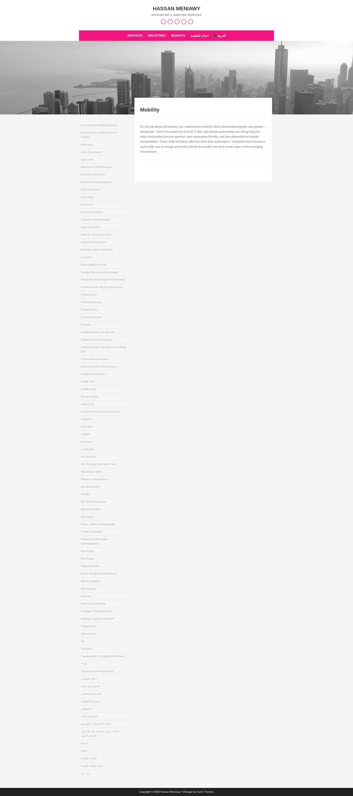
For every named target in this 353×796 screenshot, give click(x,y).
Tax (83, 641)
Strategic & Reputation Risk (97, 611)
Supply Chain (88, 626)
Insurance (86, 441)
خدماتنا (84, 743)
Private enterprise (91, 531)
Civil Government (91, 189)
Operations (87, 516)
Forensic (86, 324)
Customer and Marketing (95, 219)
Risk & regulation (91, 581)
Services (135, 35)
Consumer (87, 204)
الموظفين (86, 708)
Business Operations (93, 174)
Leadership (87, 449)
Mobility (85, 494)
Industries (157, 35)
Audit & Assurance (91, 152)
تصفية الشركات (89, 716)
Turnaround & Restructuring (97, 671)
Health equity (88, 389)
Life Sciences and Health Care (98, 464)
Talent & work (89, 633)
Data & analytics (90, 227)
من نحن (85, 773)
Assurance (87, 144)
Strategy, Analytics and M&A (97, 618)
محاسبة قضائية (89, 758)
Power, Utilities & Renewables (98, 524)
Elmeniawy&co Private (94, 264)
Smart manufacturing (93, 603)
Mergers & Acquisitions (94, 479)
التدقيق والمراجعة (90, 686)
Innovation (87, 426)
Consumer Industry (92, 212)
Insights (178, 35)
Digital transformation (93, 241)
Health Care (88, 381)
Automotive (87, 159)
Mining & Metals (90, 486)
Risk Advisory (88, 588)
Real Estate (87, 551)
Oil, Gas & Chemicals (93, 501)
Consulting (87, 197)
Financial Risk (89, 309)
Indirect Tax (87, 404)
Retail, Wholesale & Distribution (99, 573)
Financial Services (91, 317)
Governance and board (94, 359)
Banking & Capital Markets (96, 166)
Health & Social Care (93, 374)
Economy (86, 257)
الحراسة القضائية (90, 701)
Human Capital (89, 396)
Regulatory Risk (90, 566)
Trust (84, 663)
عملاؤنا (84, 750)
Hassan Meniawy (176, 8)
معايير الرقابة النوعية (92, 765)
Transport (86, 648)
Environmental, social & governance (102, 287)
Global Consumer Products (96, 339)
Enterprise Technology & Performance (103, 279)
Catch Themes (205, 791)
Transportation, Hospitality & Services (102, 656)
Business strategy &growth (96, 182)
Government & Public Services (98, 366)
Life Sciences (88, 456)
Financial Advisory (91, 302)
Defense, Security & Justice (97, 234)
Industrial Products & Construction (100, 411)
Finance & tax (89, 294)
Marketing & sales (91, 471)
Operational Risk (90, 509)
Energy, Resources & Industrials (99, 272)
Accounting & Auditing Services (99, 125)
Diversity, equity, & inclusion (97, 249)
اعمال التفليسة (199, 35)
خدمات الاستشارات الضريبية (96, 723)
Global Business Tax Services (98, 332)
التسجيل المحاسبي (91, 693)
